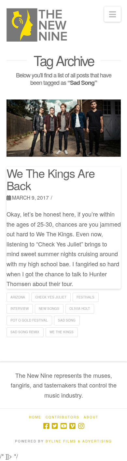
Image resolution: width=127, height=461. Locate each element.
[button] (112, 14)
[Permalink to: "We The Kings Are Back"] (64, 128)
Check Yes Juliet (50, 297)
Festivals (85, 297)
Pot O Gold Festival (29, 320)
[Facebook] (46, 426)
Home (35, 417)
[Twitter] (55, 426)
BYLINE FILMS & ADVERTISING (79, 441)
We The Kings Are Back (51, 179)
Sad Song (67, 320)
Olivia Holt (79, 308)
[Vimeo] (72, 426)
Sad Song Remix (24, 332)
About (91, 417)
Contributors (62, 417)
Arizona (17, 297)
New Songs (49, 308)
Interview (19, 308)
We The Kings (61, 332)
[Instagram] (81, 426)
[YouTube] (63, 426)
